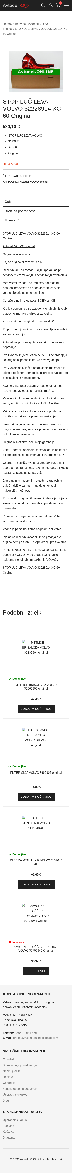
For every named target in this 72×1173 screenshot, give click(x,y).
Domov (7, 23)
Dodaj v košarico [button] (36, 708)
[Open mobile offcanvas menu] (66, 5)
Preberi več (36, 971)
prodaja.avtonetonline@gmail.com (35, 1037)
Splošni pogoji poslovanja (20, 1065)
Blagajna (9, 1137)
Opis (8, 201)
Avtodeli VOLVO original (34, 181)
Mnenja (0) (12, 220)
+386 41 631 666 (26, 1032)
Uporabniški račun (15, 1120)
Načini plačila (12, 1071)
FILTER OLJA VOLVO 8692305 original (36, 772)
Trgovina (20, 23)
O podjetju (9, 1059)
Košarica (8, 1131)
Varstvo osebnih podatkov (20, 1088)
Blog (6, 1100)
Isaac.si (57, 1159)
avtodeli (30, 270)
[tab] (36, 202)
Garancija (9, 1082)
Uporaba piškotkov (15, 1094)
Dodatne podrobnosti (20, 211)
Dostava (8, 1076)
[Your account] (51, 5)
